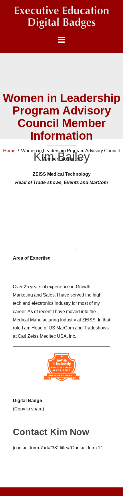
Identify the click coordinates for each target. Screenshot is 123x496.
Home (9, 150)
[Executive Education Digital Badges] (61, 17)
